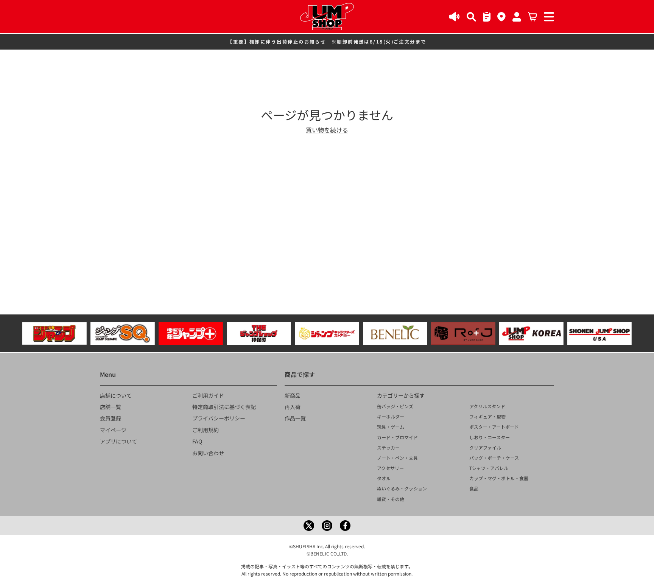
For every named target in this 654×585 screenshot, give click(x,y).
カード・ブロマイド (397, 437)
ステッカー (388, 447)
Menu (108, 374)
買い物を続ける (327, 129)
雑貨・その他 (390, 499)
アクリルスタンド (487, 406)
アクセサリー (390, 468)
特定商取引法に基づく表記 (224, 407)
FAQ (197, 441)
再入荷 (293, 407)
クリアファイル (485, 447)
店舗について (116, 395)
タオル (384, 478)
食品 (473, 488)
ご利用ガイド (208, 395)
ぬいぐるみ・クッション (402, 488)
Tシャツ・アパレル (488, 468)
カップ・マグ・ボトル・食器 (498, 478)
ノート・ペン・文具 (397, 457)
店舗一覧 (110, 407)
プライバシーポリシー (218, 418)
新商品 (293, 395)
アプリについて (118, 441)
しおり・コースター (489, 437)
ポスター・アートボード (494, 426)
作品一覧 (295, 418)
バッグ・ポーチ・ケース (494, 457)
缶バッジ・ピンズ (395, 406)
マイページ (113, 430)
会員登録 (110, 418)
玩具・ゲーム (390, 426)
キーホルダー (390, 416)
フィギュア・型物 (487, 416)
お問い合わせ (208, 453)
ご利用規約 (205, 430)
